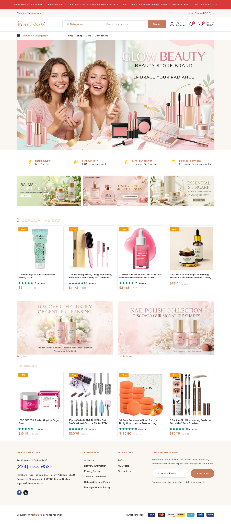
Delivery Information (95, 465)
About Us (89, 460)
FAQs (121, 460)
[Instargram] (25, 492)
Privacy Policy (92, 471)
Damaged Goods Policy (97, 487)
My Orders (123, 465)
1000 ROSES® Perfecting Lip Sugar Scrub (38, 422)
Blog (88, 35)
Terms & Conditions (95, 476)
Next (206, 94)
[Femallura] (32, 26)
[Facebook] (19, 492)
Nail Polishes (125, 356)
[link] (49, 191)
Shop (80, 35)
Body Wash (23, 356)
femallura (36, 514)
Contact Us (101, 35)
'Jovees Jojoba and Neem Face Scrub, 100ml (36, 276)
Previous (25, 94)
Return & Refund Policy (97, 481)
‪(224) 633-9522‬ (34, 466)
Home (69, 35)
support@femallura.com (30, 483)
